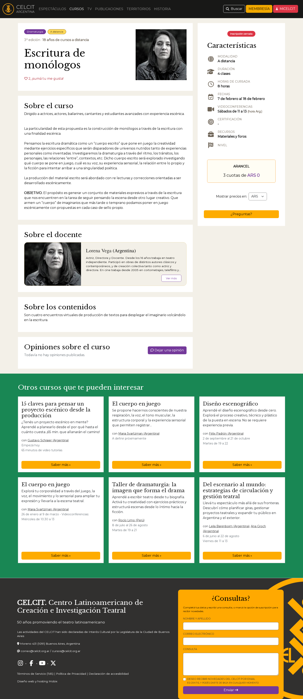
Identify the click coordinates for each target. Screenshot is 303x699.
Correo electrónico (198, 633)
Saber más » (61, 465)
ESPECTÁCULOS (52, 9)
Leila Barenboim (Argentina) (229, 526)
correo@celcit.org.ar (35, 651)
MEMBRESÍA (259, 9)
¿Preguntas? (241, 214)
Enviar (229, 690)
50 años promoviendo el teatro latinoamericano (61, 622)
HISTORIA (162, 9)
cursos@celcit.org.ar (66, 651)
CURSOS (76, 9)
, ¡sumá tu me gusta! (45, 79)
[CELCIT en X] (53, 663)
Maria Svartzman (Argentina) (139, 433)
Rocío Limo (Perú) (131, 520)
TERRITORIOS (139, 9)
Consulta (190, 649)
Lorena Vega (99, 250)
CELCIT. (32, 602)
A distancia (56, 31)
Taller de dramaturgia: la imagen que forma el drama (148, 487)
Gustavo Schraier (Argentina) (48, 440)
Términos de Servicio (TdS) (35, 673)
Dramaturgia (35, 31)
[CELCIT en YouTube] (42, 663)
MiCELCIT (287, 9)
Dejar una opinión (169, 350)
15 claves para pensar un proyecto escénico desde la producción (55, 410)
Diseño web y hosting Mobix (37, 681)
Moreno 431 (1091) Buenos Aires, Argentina (50, 643)
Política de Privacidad (71, 673)
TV (89, 9)
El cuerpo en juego (136, 404)
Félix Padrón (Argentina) (226, 433)
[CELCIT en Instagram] (20, 663)
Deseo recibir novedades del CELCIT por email (223, 680)
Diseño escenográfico (230, 404)
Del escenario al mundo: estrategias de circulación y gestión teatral (238, 490)
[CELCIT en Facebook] (31, 663)
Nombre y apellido (197, 618)
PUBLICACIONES (109, 9)
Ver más (171, 278)
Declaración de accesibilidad (109, 673)
